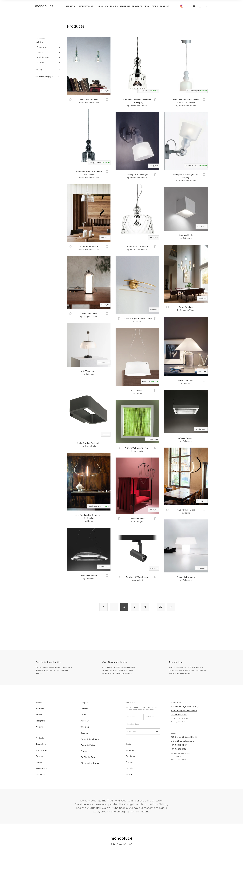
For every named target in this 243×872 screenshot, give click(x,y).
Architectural (43, 57)
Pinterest (130, 762)
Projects (137, 6)
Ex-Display (102, 6)
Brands (114, 6)
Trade (154, 6)
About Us (84, 721)
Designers (125, 6)
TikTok (129, 774)
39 (161, 607)
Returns (84, 733)
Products (70, 6)
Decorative (42, 47)
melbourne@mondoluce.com (184, 710)
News (146, 6)
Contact (164, 6)
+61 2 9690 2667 (179, 745)
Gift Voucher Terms (89, 763)
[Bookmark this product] (106, 99)
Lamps (40, 52)
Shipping (84, 727)
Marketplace (86, 6)
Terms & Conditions (89, 739)
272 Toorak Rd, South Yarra (184, 706)
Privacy (83, 751)
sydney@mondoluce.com (182, 741)
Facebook (130, 756)
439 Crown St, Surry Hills (183, 737)
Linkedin (130, 768)
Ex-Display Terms (88, 757)
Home (69, 22)
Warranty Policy (87, 745)
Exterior (41, 62)
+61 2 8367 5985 (178, 749)
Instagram (130, 750)
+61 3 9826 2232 (179, 715)
